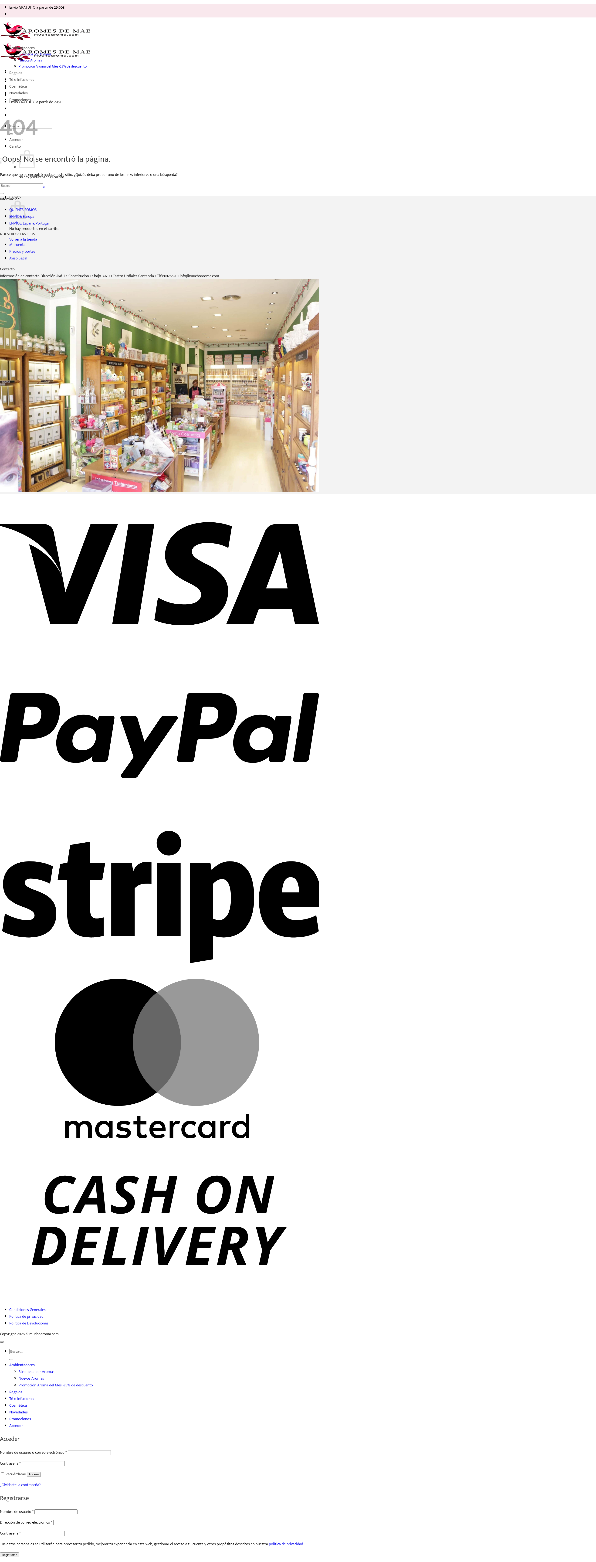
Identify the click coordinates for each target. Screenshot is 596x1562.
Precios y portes (22, 251)
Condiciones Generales (27, 1309)
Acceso (34, 1474)
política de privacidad (286, 1544)
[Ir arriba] (2, 1342)
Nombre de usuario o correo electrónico (33, 1452)
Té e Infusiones (21, 79)
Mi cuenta (17, 244)
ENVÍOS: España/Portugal (29, 223)
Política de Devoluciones (28, 1323)
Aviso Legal (18, 258)
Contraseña (10, 1463)
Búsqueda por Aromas (35, 54)
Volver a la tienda (23, 239)
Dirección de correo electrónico (26, 1522)
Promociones (20, 99)
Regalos (15, 72)
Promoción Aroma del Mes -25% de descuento (53, 66)
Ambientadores (22, 47)
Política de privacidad (26, 1316)
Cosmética (18, 86)
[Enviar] (2, 193)
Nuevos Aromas (30, 60)
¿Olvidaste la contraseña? (20, 1484)
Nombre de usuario (17, 1511)
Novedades (18, 93)
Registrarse (9, 1555)
